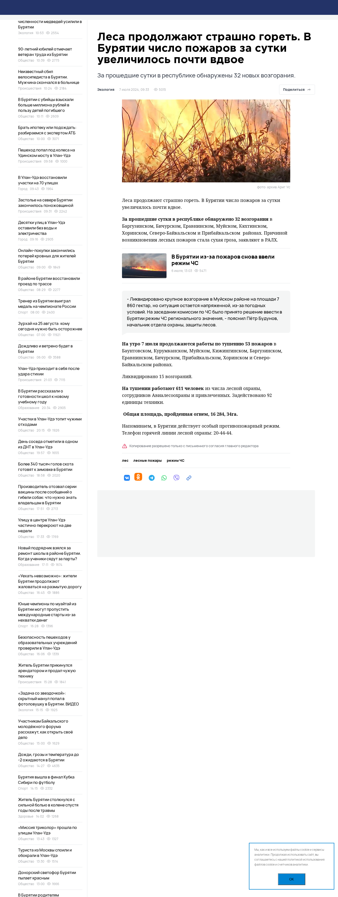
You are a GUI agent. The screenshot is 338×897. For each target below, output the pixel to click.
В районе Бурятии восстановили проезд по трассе (49, 281)
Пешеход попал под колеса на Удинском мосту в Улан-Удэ (46, 152)
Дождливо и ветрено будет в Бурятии (45, 348)
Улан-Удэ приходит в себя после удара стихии (48, 371)
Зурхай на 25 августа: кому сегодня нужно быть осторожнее (50, 326)
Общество (26, 60)
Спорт (23, 312)
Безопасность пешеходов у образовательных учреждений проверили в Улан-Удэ (47, 642)
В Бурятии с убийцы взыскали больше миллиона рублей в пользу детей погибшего (45, 105)
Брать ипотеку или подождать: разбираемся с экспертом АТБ (47, 130)
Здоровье (25, 816)
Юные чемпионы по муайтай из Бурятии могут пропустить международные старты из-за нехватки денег (47, 612)
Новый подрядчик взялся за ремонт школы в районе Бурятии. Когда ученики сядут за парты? (49, 553)
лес (125, 460)
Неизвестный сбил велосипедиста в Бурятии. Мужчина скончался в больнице (48, 77)
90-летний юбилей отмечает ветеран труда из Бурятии (45, 51)
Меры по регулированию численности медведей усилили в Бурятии (50, 21)
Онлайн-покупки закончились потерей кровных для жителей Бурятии (47, 256)
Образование (28, 408)
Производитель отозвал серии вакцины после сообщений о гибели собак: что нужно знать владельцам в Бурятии (47, 495)
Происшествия (29, 88)
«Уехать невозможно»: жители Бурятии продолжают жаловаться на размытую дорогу (50, 581)
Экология (105, 89)
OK (291, 879)
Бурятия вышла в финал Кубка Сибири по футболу (46, 779)
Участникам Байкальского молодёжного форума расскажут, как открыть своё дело (45, 729)
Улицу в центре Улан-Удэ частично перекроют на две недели (44, 525)
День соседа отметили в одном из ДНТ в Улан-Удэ (48, 444)
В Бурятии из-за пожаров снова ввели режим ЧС (223, 260)
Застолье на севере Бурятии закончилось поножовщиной (45, 202)
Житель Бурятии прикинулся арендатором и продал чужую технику (47, 670)
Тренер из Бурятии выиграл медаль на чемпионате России (47, 303)
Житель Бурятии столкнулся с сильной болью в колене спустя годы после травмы (48, 805)
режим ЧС (175, 460)
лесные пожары (147, 460)
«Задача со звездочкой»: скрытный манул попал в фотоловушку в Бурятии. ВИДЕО (48, 698)
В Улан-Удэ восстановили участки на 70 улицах (42, 180)
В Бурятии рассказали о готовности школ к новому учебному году (43, 396)
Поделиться (294, 89)
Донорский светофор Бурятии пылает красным (47, 875)
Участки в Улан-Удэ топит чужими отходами (50, 421)
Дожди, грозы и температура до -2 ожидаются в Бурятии (48, 757)
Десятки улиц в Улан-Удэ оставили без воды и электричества (41, 228)
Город (22, 189)
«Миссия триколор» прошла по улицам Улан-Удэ (47, 830)
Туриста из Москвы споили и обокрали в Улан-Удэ (45, 852)
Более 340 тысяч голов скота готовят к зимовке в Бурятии (45, 466)
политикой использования (306, 859)
